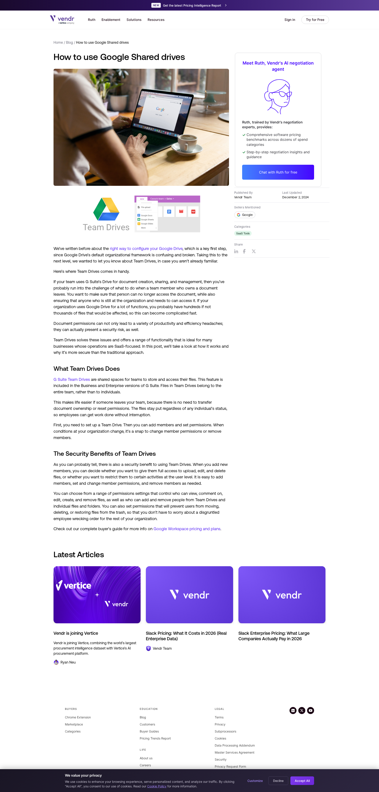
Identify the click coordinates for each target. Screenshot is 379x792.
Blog (69, 42)
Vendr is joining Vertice (76, 633)
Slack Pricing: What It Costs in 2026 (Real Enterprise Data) (186, 636)
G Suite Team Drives (72, 379)
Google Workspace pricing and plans (187, 528)
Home (58, 42)
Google (247, 215)
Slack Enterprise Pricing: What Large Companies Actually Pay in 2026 (273, 636)
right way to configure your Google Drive (146, 248)
